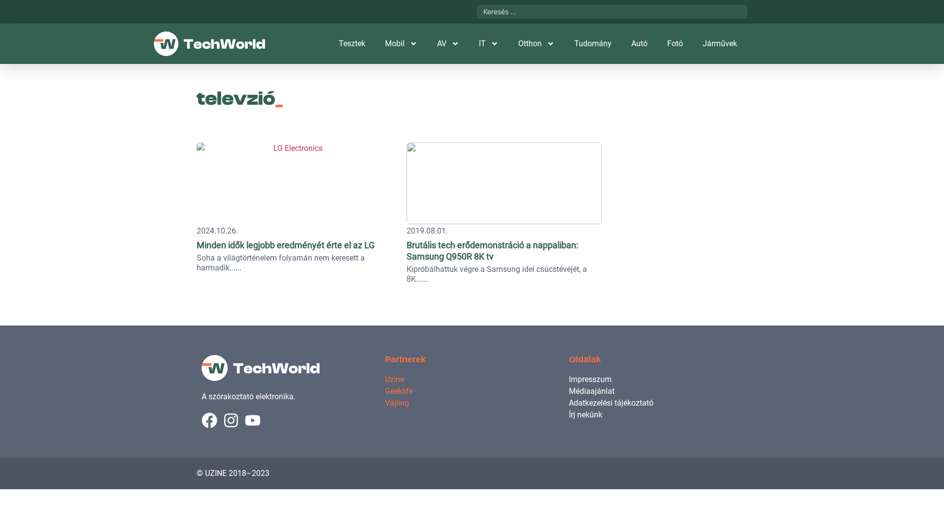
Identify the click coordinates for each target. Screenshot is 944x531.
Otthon (530, 43)
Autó (639, 43)
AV (441, 43)
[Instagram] (231, 420)
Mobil (395, 43)
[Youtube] (253, 420)
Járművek (720, 43)
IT (482, 43)
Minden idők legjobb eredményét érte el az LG (286, 245)
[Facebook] (209, 420)
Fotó (675, 43)
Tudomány (593, 43)
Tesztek (352, 43)
